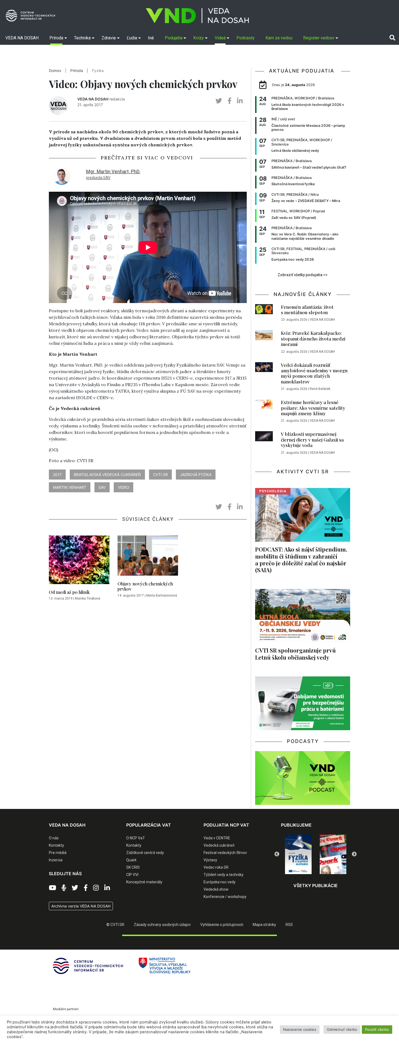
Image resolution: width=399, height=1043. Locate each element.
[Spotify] (64, 888)
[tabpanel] (298, 854)
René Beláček (320, 389)
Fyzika (98, 70)
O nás (54, 838)
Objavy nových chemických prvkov (145, 586)
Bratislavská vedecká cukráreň (107, 474)
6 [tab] (336, 878)
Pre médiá (57, 852)
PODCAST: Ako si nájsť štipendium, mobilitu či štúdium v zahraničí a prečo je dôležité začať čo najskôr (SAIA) (301, 559)
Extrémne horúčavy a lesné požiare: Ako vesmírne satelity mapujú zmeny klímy (313, 407)
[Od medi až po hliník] (79, 561)
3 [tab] (311, 878)
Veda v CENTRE (217, 838)
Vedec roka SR (216, 867)
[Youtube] (52, 888)
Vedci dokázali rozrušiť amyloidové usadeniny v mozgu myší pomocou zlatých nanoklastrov (314, 373)
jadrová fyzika (195, 474)
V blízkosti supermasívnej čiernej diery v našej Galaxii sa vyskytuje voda (312, 439)
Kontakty (56, 845)
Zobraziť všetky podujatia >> (303, 275)
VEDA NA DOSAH (92, 99)
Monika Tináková (87, 598)
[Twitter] (75, 888)
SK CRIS (133, 867)
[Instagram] (96, 888)
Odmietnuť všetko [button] (342, 1029)
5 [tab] (328, 878)
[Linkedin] (107, 888)
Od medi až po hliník (69, 592)
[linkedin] (240, 101)
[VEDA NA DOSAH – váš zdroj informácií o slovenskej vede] (197, 15)
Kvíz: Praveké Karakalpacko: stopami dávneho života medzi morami (313, 338)
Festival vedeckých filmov (225, 852)
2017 (57, 474)
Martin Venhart (69, 487)
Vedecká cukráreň (219, 845)
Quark (131, 860)
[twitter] (219, 101)
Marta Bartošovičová (161, 595)
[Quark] (333, 854)
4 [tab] (319, 878)
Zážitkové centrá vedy (145, 852)
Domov (55, 70)
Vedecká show (216, 889)
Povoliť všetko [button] (377, 1029)
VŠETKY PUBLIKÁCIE (315, 885)
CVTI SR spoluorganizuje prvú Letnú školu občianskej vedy (295, 653)
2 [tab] (303, 878)
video (123, 487)
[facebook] (229, 101)
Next (354, 854)
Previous (277, 854)
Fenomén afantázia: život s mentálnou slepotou (307, 309)
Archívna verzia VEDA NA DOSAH (80, 906)
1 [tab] (295, 878)
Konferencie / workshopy (225, 896)
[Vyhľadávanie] (392, 37)
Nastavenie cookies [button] (299, 1029)
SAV (102, 487)
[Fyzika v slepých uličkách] (298, 854)
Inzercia (55, 860)
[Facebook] (86, 888)
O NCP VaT (135, 838)
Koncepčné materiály (144, 882)
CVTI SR (160, 474)
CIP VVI (132, 874)
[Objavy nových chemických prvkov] (148, 557)
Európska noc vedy (220, 882)
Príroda (76, 70)
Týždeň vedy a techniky (223, 874)
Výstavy (210, 860)
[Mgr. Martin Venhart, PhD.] (61, 175)
